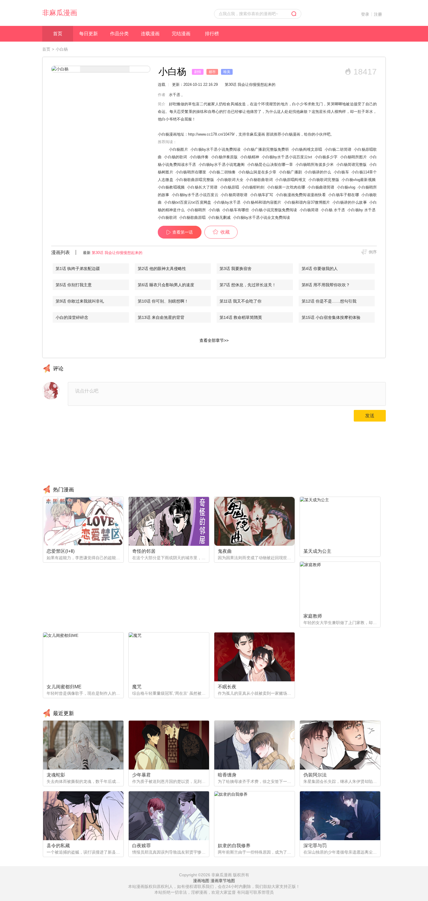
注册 (378, 14)
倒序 (373, 252)
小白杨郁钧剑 (253, 187)
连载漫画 (150, 33)
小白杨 (214, 210)
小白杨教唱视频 (171, 187)
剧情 (197, 72)
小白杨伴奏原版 (224, 157)
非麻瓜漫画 (59, 13)
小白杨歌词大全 (230, 179)
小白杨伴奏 (199, 157)
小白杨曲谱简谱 (320, 187)
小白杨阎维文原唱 (306, 149)
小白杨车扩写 (261, 195)
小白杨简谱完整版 (351, 164)
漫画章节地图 (223, 880)
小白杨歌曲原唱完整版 (195, 179)
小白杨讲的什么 (317, 172)
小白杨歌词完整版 (323, 179)
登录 (365, 14)
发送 (369, 415)
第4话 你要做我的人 (320, 268)
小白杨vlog (346, 187)
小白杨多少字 (326, 157)
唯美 (226, 72)
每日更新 (88, 33)
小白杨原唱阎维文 (290, 179)
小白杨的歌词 (175, 157)
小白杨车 (341, 172)
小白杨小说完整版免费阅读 (274, 210)
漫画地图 (201, 880)
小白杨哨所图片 (353, 157)
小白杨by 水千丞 (361, 210)
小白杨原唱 (229, 187)
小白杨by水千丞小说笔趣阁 (222, 164)
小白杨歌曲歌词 (259, 179)
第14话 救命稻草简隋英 (241, 317)
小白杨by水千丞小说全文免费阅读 (261, 217)
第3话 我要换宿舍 (236, 268)
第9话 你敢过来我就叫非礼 (80, 301)
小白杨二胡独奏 (222, 172)
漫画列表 (60, 252)
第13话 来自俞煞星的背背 (161, 317)
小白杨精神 (249, 157)
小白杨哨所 (196, 210)
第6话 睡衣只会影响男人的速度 (166, 284)
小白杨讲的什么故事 (350, 202)
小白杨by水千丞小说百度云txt (287, 157)
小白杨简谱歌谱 (234, 195)
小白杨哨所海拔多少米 (315, 164)
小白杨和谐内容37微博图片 (307, 202)
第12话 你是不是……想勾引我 (329, 301)
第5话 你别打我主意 (74, 284)
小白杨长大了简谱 (202, 187)
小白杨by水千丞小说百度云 (195, 195)
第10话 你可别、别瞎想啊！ (163, 301)
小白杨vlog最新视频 (359, 179)
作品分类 (119, 33)
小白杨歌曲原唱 (192, 217)
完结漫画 (181, 33)
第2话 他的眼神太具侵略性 (162, 268)
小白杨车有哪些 (235, 210)
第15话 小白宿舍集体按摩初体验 (331, 317)
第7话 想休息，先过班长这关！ (248, 284)
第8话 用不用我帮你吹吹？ (326, 284)
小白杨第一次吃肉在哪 (286, 187)
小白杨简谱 (309, 210)
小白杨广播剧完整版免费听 (266, 149)
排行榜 (212, 33)
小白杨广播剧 (290, 172)
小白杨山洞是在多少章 (257, 172)
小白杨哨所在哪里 (191, 172)
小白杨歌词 (167, 217)
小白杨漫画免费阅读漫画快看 (301, 195)
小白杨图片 (178, 149)
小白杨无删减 (219, 217)
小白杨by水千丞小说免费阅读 (215, 149)
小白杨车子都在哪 (343, 195)
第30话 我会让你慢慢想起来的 (117, 252)
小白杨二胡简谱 (338, 149)
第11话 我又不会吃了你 (240, 301)
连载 (161, 84)
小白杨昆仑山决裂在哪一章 (270, 164)
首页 (57, 33)
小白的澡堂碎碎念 (72, 317)
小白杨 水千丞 (333, 210)
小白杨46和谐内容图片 (262, 202)
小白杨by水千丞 (226, 202)
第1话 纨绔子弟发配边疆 (78, 268)
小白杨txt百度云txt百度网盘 (187, 202)
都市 (212, 72)
